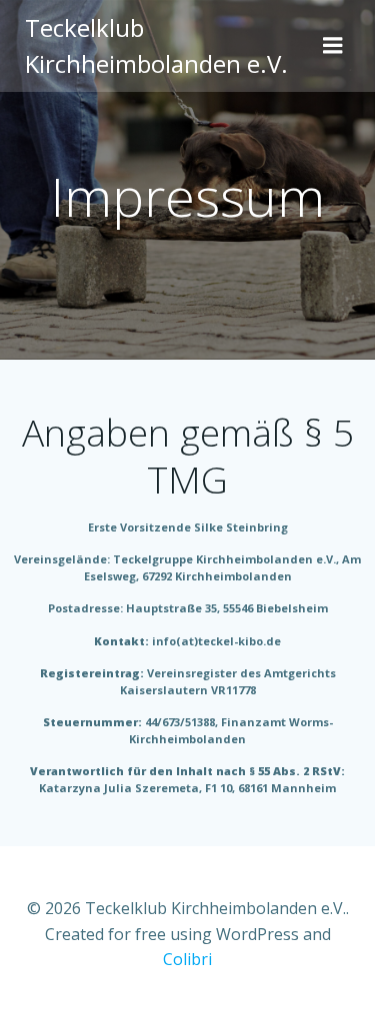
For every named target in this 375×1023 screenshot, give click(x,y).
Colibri (187, 959)
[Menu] (333, 46)
